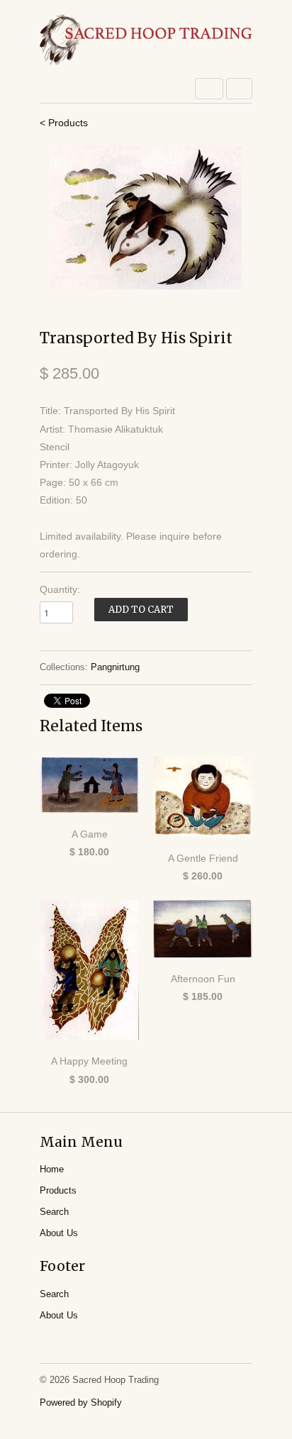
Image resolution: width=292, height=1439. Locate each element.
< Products (64, 122)
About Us (59, 1233)
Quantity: (60, 589)
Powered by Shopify (81, 1402)
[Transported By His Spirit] (146, 217)
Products (58, 1190)
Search (54, 1211)
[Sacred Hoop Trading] (146, 41)
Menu (209, 88)
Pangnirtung (115, 667)
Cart (239, 88)
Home (52, 1169)
